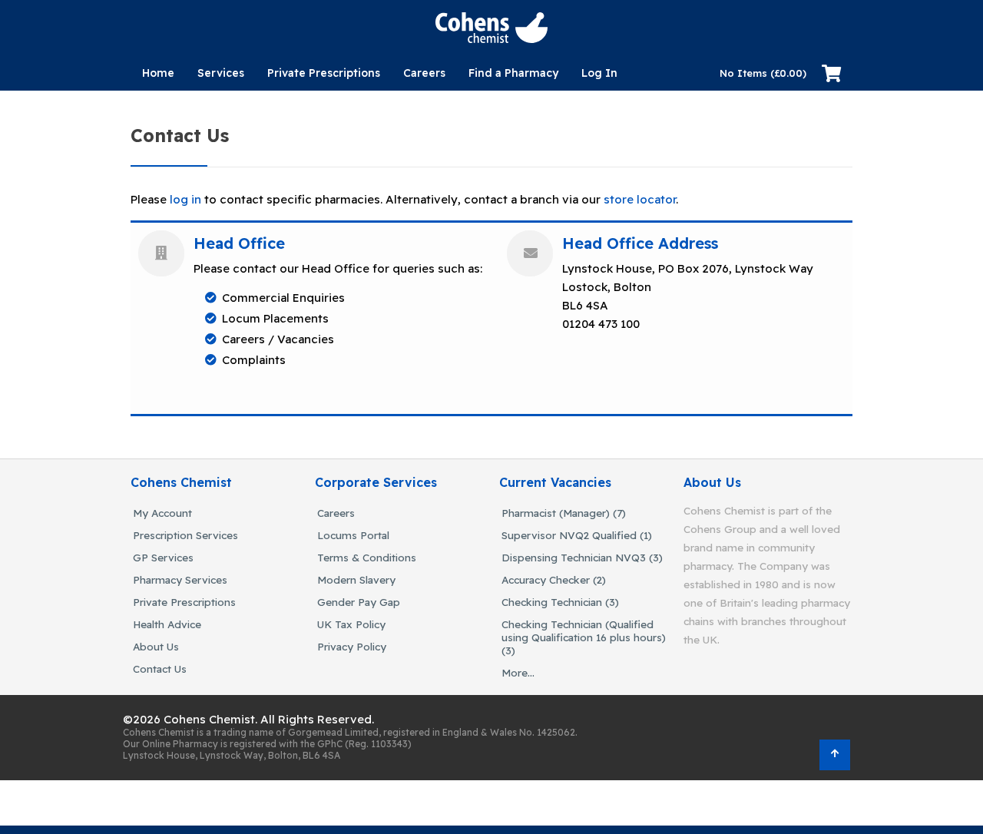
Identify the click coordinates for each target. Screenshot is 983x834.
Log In (599, 73)
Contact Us (160, 668)
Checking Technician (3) (560, 601)
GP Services (163, 557)
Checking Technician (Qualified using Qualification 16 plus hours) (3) (583, 637)
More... (518, 672)
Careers (336, 512)
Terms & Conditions (366, 557)
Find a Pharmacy (513, 73)
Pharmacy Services (180, 579)
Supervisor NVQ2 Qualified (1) (576, 534)
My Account (162, 512)
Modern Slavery (356, 579)
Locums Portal (353, 534)
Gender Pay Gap (358, 601)
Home (158, 73)
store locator (640, 199)
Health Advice (167, 623)
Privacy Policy (351, 646)
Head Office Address (640, 243)
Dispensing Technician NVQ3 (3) (582, 557)
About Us (156, 646)
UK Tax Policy (351, 623)
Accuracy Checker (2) (553, 579)
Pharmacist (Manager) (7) (563, 512)
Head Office (239, 243)
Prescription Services (185, 534)
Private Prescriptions (323, 73)
